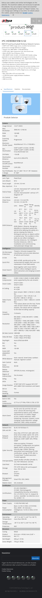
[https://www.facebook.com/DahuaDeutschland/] (23, 578)
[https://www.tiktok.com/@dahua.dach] (18, 578)
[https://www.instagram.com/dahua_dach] (14, 578)
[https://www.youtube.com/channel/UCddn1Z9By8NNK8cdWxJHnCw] (28, 578)
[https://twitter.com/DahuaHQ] (9, 578)
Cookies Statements (7, 569)
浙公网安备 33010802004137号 (28, 591)
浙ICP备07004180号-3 (11, 591)
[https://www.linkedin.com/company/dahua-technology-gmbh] (33, 578)
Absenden (35, 558)
